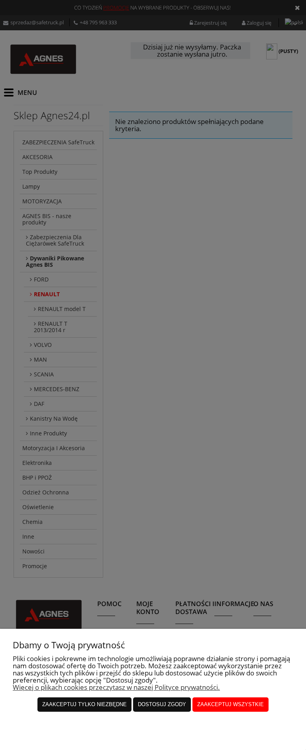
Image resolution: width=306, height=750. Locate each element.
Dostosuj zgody (162, 704)
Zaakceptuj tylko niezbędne (84, 704)
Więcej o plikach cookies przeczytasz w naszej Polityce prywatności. (116, 687)
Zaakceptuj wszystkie (230, 704)
